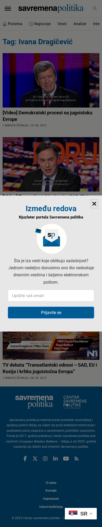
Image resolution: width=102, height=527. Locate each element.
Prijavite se (51, 312)
